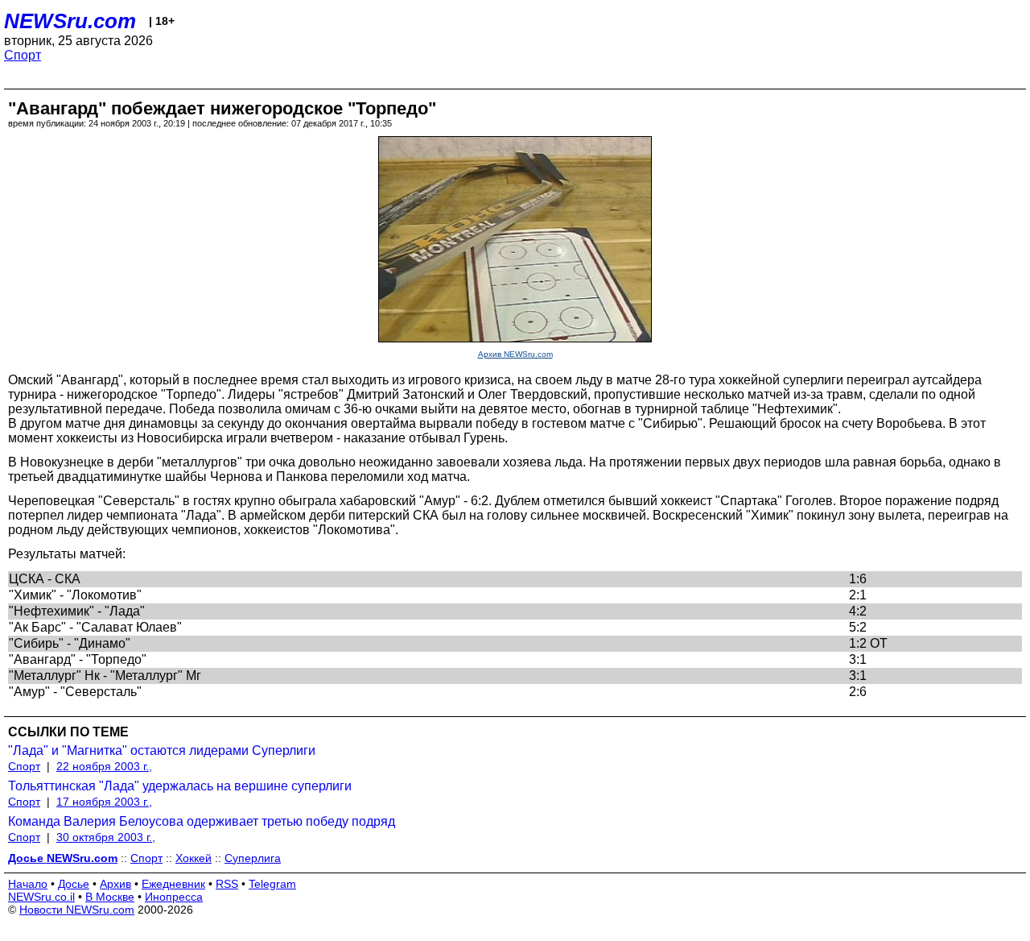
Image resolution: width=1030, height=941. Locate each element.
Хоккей (193, 858)
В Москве (109, 896)
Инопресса (174, 896)
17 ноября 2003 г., (104, 801)
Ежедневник (173, 883)
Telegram (272, 883)
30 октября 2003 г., (105, 837)
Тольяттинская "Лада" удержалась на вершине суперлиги (180, 786)
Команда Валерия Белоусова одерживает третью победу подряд (201, 821)
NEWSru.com (70, 21)
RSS (227, 883)
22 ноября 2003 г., (104, 766)
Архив (115, 883)
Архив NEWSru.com (515, 354)
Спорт (22, 55)
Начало (27, 883)
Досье (73, 883)
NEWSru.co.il (41, 896)
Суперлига (253, 858)
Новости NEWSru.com (76, 909)
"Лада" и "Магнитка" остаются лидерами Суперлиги (161, 750)
